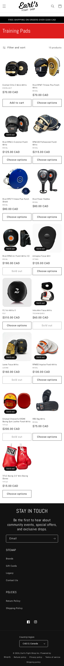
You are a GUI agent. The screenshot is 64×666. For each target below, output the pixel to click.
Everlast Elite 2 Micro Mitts (15, 85)
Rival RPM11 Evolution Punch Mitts (15, 143)
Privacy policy (35, 657)
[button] (4, 6)
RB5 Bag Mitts (39, 418)
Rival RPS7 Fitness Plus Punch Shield (16, 200)
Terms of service (52, 657)
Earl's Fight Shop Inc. (30, 653)
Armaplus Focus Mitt (42, 256)
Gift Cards (11, 566)
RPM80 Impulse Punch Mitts (45, 364)
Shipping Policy (14, 608)
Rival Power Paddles (41, 199)
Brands (9, 558)
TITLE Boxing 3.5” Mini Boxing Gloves (15, 477)
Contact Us (12, 580)
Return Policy (13, 601)
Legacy (10, 573)
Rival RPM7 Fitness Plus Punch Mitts (46, 86)
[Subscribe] (54, 538)
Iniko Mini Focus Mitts (42, 310)
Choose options (47, 102)
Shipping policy (33, 662)
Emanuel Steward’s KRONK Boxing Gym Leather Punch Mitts (17, 420)
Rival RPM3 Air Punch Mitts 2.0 (16, 256)
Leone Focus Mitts (10, 364)
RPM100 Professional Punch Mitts (45, 143)
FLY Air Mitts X (9, 310)
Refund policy (20, 657)
